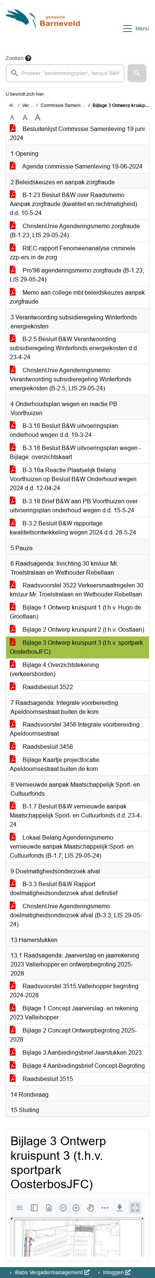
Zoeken (15, 58)
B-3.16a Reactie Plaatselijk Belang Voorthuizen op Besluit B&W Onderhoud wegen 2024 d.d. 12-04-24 (73, 479)
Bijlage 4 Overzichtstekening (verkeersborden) (54, 669)
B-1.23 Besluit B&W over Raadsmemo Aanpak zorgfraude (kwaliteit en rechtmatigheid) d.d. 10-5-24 (73, 204)
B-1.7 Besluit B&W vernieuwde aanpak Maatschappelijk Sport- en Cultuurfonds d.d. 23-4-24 (76, 815)
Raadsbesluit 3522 (47, 687)
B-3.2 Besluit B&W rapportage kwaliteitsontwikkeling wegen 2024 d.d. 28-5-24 (73, 528)
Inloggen (113, 1272)
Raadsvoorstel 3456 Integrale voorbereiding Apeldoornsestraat (75, 729)
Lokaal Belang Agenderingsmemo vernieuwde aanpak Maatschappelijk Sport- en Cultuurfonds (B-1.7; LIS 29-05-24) (72, 846)
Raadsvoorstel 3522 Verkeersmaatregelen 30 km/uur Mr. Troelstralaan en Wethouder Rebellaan (76, 590)
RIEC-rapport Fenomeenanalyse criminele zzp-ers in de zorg (72, 252)
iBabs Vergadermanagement (48, 1272)
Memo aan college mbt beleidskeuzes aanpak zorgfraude (77, 297)
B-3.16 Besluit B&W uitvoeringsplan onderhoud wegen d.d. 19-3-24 (64, 430)
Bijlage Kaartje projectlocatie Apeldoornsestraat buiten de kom (54, 764)
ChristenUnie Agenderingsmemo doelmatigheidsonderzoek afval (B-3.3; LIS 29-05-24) (76, 915)
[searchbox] (65, 73)
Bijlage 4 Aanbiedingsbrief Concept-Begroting (83, 1066)
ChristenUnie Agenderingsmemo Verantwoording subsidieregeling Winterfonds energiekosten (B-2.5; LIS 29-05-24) (70, 379)
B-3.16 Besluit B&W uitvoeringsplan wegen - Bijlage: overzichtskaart (75, 452)
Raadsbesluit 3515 (47, 1079)
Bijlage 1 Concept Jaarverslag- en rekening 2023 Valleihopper (74, 1013)
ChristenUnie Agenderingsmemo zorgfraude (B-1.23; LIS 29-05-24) (75, 230)
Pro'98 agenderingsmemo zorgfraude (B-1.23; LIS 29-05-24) (77, 275)
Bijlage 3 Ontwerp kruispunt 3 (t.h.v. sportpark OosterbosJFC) (76, 647)
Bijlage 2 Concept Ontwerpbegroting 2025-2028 (73, 1035)
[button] (137, 73)
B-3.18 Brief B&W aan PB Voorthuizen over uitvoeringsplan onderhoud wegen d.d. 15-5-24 (74, 505)
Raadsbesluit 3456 (47, 747)
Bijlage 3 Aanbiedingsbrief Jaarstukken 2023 (81, 1052)
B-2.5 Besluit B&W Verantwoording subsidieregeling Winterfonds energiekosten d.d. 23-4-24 (74, 348)
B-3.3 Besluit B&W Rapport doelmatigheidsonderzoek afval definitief (63, 888)
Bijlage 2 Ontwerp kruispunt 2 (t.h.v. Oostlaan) (82, 629)
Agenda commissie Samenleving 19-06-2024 (82, 166)
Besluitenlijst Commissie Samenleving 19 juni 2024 (77, 133)
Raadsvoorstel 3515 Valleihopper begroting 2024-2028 (74, 990)
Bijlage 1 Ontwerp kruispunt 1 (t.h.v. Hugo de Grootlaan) (75, 612)
